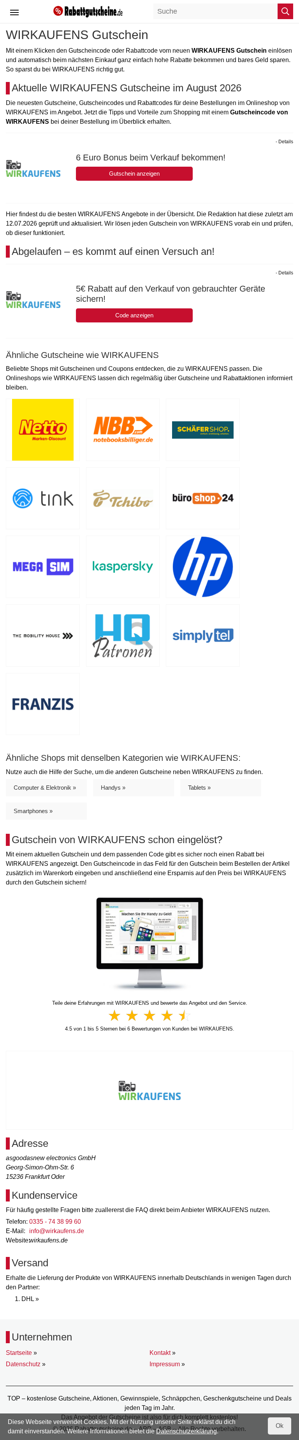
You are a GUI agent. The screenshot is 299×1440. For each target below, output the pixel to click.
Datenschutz (23, 1364)
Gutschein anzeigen (134, 173)
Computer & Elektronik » (45, 787)
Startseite (19, 1352)
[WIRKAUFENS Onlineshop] (149, 944)
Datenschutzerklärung (186, 1431)
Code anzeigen (134, 315)
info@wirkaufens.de (56, 1231)
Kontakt (160, 1352)
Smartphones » (33, 811)
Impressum (165, 1364)
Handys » (113, 787)
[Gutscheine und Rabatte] (88, 11)
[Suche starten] (285, 11)
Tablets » (199, 787)
